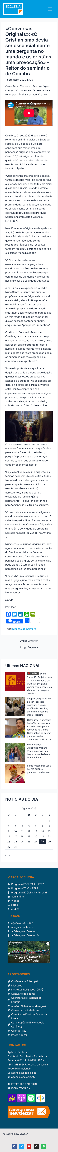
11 (22, 831)
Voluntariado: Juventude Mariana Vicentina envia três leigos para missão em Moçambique (38, 751)
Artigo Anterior (29, 641)
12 (29, 831)
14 (42, 831)
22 (49, 836)
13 (35, 831)
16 (8, 836)
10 (15, 831)
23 (8, 841)
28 (42, 841)
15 (49, 831)
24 (15, 841)
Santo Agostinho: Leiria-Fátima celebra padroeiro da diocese (39, 768)
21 (42, 836)
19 (29, 836)
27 (35, 841)
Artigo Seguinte (29, 647)
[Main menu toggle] (50, 9)
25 (22, 841)
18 (22, 836)
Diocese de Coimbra (24, 628)
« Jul (7, 855)
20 (35, 836)
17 (15, 836)
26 (29, 841)
